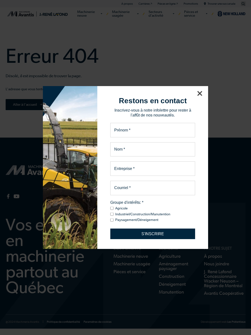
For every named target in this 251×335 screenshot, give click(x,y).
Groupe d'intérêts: (126, 202)
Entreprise (124, 169)
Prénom (122, 130)
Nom (119, 149)
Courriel (122, 188)
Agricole (121, 208)
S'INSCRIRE (152, 234)
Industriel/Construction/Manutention (142, 214)
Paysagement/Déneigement (136, 220)
